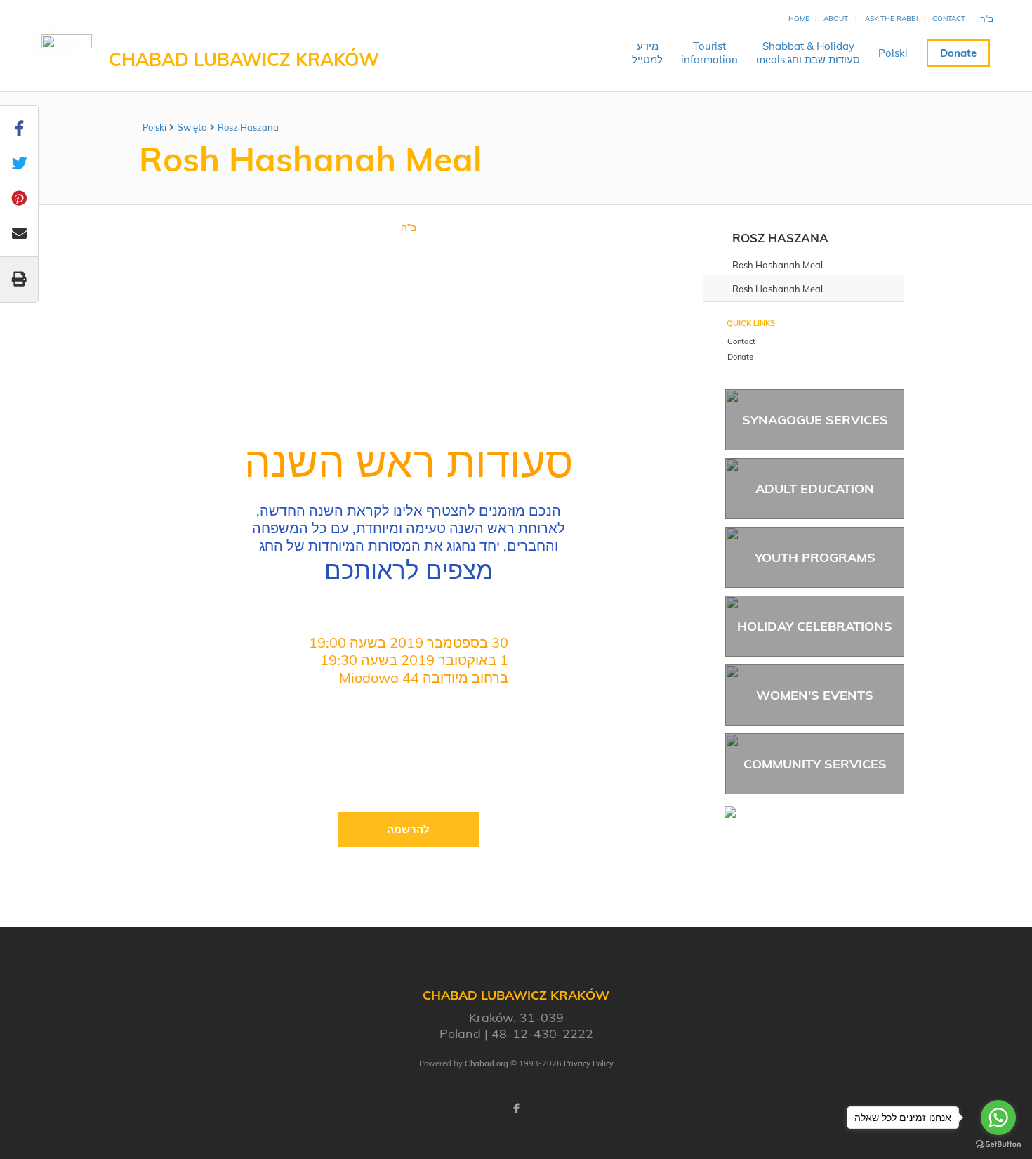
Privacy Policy (589, 1063)
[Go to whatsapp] (998, 1117)
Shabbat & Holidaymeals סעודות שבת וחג (808, 52)
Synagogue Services (815, 420)
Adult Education (814, 488)
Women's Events (814, 695)
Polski (893, 53)
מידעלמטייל (647, 52)
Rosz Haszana (248, 127)
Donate (958, 53)
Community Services (815, 764)
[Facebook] (516, 1108)
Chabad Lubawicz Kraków (244, 59)
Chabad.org (486, 1063)
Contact (948, 18)
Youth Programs (815, 557)
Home (798, 18)
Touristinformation (709, 52)
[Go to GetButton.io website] (998, 1144)
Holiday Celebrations (814, 626)
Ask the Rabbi (891, 18)
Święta (192, 127)
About (835, 18)
